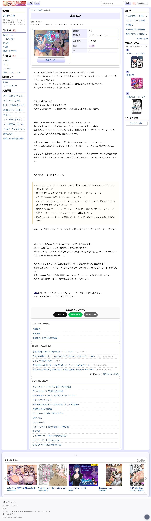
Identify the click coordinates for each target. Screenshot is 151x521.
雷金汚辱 (36, 431)
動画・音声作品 (10, 51)
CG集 (5, 47)
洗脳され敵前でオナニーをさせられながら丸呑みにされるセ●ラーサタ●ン (64, 356)
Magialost (7, 115)
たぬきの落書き (43, 490)
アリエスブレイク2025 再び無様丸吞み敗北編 (52, 387)
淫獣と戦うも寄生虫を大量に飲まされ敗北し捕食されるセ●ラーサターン (63, 370)
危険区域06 (8, 134)
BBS (37, 3)
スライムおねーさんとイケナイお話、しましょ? (14, 96)
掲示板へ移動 (9, 16)
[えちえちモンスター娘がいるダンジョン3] (52, 475)
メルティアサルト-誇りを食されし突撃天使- (51, 427)
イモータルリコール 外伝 (77, 488)
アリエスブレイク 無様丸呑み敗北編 (48, 391)
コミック (7, 68)
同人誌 (6, 43)
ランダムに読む (136, 123)
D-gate (5, 82)
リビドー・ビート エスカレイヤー (47, 440)
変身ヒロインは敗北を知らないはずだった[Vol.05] (14, 110)
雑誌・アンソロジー (11, 72)
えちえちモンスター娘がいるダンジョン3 (52, 488)
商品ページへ (51, 60)
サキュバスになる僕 (11, 101)
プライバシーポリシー (10, 505)
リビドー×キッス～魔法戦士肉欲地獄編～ (50, 436)
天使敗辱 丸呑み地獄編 (42, 409)
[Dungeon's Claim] (114, 475)
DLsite (36, 293)
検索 (127, 3)
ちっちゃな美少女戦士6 (42, 361)
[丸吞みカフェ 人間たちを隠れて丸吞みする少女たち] (22, 475)
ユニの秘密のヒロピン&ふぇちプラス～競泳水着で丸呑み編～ (14, 124)
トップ (33, 10)
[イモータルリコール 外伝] (83, 475)
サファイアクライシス (42, 400)
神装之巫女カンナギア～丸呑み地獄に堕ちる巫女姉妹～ (56, 405)
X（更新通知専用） (9, 514)
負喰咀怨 (130, 75)
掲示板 (5, 508)
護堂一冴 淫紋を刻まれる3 (14, 105)
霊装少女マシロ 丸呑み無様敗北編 (47, 445)
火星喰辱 (36, 329)
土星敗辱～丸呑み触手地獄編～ (46, 338)
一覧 (30, 3)
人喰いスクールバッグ (135, 97)
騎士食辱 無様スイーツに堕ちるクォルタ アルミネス (55, 396)
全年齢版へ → (142, 3)
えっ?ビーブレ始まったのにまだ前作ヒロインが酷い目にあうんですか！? (14, 129)
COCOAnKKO (11, 490)
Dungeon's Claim (105, 488)
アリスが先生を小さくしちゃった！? (14, 120)
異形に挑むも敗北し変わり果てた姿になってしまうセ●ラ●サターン (61, 365)
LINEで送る (75, 315)
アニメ (6, 64)
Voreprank (102, 490)
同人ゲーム (8, 35)
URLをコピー (91, 315)
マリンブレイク (39, 422)
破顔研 (71, 490)
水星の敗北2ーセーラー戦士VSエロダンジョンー (53, 352)
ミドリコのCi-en (10, 86)
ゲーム (6, 60)
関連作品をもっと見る (111, 374)
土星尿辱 (36, 334)
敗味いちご (37, 418)
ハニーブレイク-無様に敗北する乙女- (48, 413)
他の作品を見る (143, 39)
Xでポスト (60, 315)
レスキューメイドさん (135, 53)
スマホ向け (10, 39)
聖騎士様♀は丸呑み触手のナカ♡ (14, 139)
